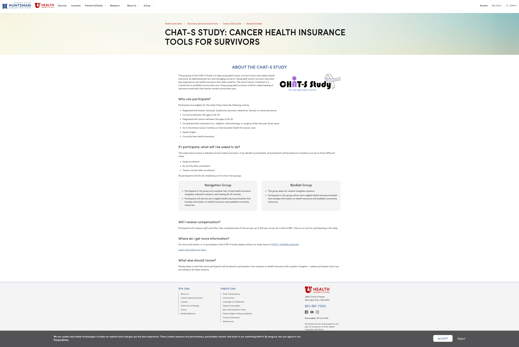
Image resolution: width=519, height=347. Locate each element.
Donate (484, 5)
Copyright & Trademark (233, 301)
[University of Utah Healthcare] (323, 290)
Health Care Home (173, 23)
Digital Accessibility (231, 305)
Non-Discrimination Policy (234, 309)
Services (62, 5)
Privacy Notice (61, 339)
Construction (228, 298)
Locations (76, 5)
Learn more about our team (192, 249)
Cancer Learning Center (191, 298)
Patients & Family (94, 5)
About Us (131, 5)
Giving (147, 5)
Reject (461, 338)
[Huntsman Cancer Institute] (16, 5)
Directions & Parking (190, 305)
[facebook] (306, 312)
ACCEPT (443, 338)
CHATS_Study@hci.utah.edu (285, 244)
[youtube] (312, 312)
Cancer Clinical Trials (232, 23)
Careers (184, 301)
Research (115, 5)
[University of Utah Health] (44, 5)
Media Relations (188, 313)
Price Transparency (231, 294)
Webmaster (228, 321)
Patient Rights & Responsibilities (237, 313)
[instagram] (317, 312)
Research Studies (254, 23)
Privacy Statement (231, 317)
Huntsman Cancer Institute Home (202, 23)
